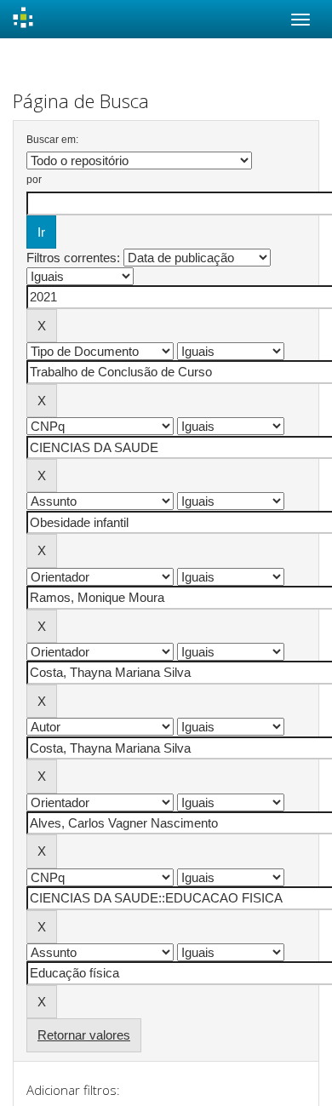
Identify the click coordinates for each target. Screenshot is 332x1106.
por (34, 180)
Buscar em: (52, 140)
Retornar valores (83, 1035)
